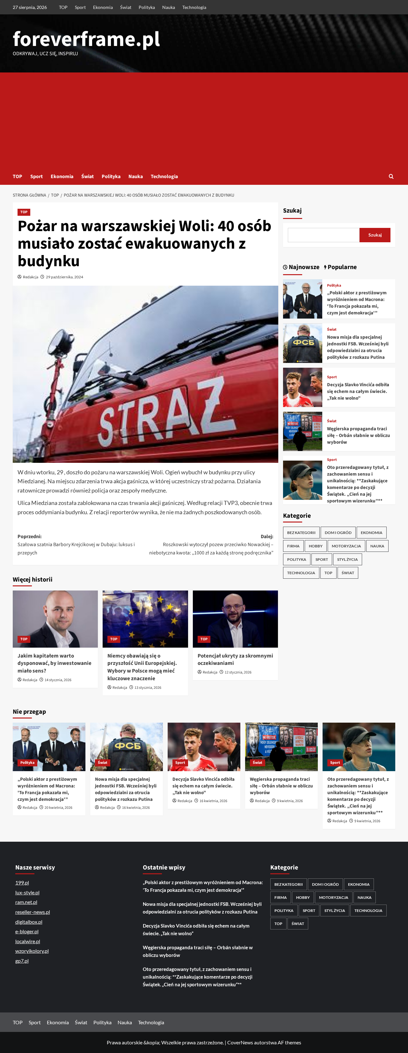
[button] (391, 176)
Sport (80, 7)
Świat (125, 7)
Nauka (168, 7)
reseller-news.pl (32, 912)
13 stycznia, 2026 (148, 687)
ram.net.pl (26, 902)
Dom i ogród (338, 532)
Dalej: (211, 544)
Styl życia (347, 559)
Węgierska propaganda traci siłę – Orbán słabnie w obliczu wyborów (358, 435)
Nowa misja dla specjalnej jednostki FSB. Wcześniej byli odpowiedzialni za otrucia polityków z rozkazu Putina (358, 347)
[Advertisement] (204, 120)
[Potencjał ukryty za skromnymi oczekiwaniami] (235, 618)
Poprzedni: (76, 544)
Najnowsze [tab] (303, 267)
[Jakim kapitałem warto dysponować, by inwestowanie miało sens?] (55, 618)
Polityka (147, 7)
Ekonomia (103, 7)
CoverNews (240, 1042)
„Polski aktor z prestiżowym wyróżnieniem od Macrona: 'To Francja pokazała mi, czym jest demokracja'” (357, 303)
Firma (293, 546)
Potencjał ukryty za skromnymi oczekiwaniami (235, 659)
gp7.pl (22, 961)
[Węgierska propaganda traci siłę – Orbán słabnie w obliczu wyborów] (302, 431)
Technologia (194, 7)
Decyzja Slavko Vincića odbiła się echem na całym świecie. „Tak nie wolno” (358, 391)
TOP (63, 7)
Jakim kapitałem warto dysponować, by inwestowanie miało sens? (54, 663)
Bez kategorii (301, 532)
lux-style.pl (27, 892)
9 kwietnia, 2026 (290, 801)
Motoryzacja (346, 546)
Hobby (316, 546)
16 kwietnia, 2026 (136, 807)
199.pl (22, 882)
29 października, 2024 (64, 277)
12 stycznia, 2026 (238, 672)
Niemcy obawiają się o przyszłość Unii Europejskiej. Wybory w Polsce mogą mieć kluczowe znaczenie (142, 667)
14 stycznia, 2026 (58, 680)
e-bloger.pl (27, 931)
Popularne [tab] (341, 267)
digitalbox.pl (28, 922)
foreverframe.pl (86, 39)
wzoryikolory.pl (32, 951)
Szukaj (292, 210)
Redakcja (30, 277)
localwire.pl (27, 941)
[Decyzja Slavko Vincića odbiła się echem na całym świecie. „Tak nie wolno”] (302, 387)
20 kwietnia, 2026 (58, 807)
